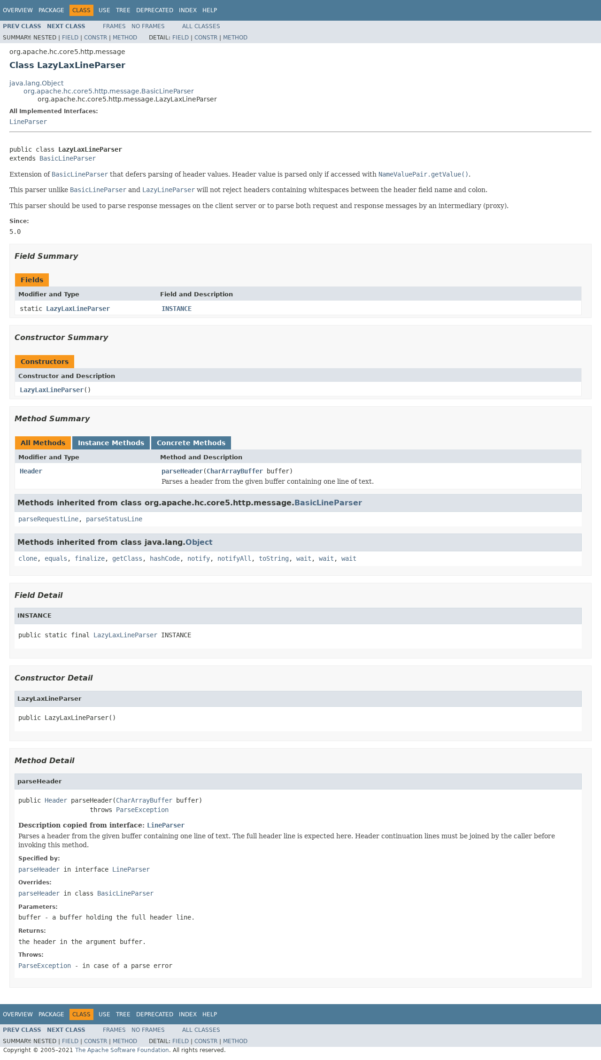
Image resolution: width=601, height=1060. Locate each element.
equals (56, 558)
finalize (90, 558)
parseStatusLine (114, 519)
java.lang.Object (36, 83)
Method (125, 37)
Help (209, 10)
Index (188, 10)
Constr (95, 37)
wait (303, 558)
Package (51, 10)
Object (199, 542)
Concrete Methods (191, 443)
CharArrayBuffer (235, 471)
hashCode (165, 558)
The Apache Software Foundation (122, 1050)
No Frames (148, 26)
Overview (18, 10)
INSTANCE (177, 308)
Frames (114, 26)
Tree (123, 10)
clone (27, 558)
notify (198, 558)
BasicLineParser (67, 158)
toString (274, 558)
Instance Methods (111, 443)
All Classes (201, 26)
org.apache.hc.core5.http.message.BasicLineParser (108, 91)
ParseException (142, 809)
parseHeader (182, 471)
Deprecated (154, 10)
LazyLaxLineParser (78, 308)
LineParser (28, 121)
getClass (127, 558)
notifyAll (234, 558)
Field (70, 37)
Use (104, 10)
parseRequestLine (48, 519)
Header (31, 471)
